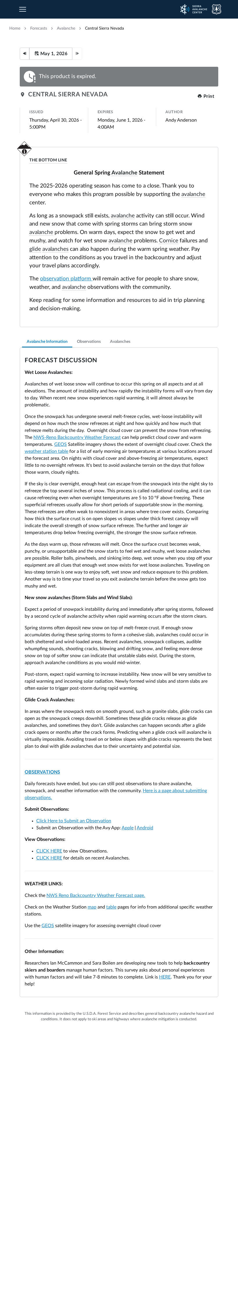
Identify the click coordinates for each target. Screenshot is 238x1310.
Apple (128, 828)
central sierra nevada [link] (104, 28)
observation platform (66, 279)
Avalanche (124, 173)
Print (208, 96)
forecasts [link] (38, 28)
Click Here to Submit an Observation (73, 821)
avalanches (55, 249)
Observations (89, 341)
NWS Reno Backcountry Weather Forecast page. (95, 895)
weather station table (46, 451)
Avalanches (120, 341)
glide (35, 249)
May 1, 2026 (53, 53)
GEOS (60, 444)
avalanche (66, 28)
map (92, 907)
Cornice (168, 241)
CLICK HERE (49, 851)
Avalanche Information (47, 341)
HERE (165, 977)
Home (14, 28)
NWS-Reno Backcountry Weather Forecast (77, 437)
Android (145, 828)
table (111, 907)
